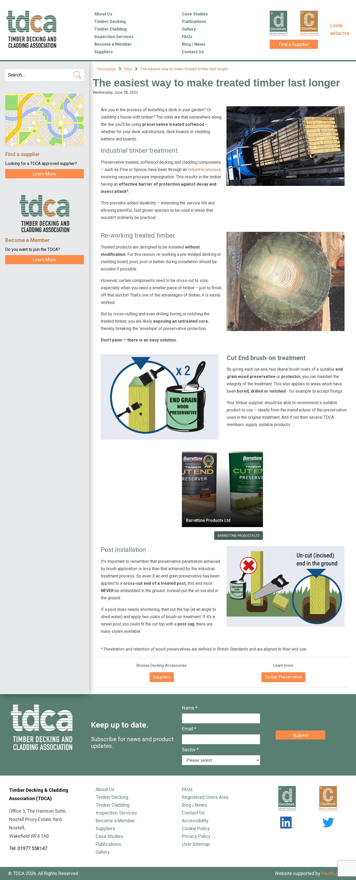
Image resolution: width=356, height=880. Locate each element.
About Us (103, 13)
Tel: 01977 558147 (28, 848)
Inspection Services (114, 36)
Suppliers (103, 51)
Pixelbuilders (334, 873)
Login (336, 25)
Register (339, 33)
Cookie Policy (196, 828)
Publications (194, 21)
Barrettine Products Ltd (208, 520)
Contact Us (193, 51)
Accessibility (195, 820)
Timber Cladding (110, 29)
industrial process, (205, 169)
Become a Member (113, 44)
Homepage (106, 69)
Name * (190, 708)
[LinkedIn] (287, 823)
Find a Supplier (294, 44)
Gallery (189, 29)
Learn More (44, 173)
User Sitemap (196, 844)
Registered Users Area (205, 797)
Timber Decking (110, 21)
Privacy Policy (196, 836)
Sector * (190, 749)
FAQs (187, 36)
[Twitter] (328, 823)
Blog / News (193, 44)
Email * (189, 728)
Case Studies (195, 13)
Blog (128, 69)
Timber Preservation (283, 677)
